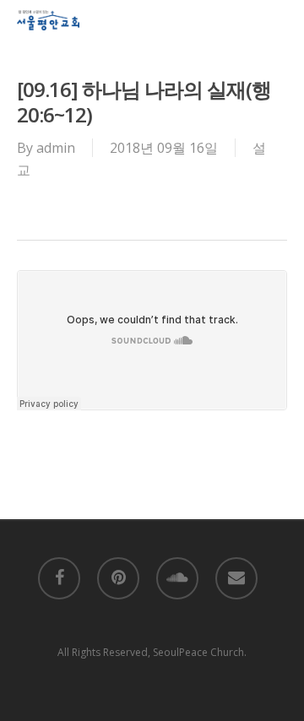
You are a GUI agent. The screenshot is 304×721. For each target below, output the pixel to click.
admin (55, 147)
